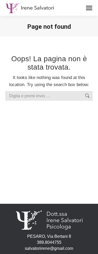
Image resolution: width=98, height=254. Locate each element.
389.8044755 (49, 242)
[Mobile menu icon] (89, 8)
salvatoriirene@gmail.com (49, 248)
